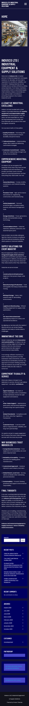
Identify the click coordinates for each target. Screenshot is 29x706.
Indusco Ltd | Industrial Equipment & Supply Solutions (10, 4)
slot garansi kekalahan (12, 668)
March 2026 (7, 617)
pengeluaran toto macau (13, 680)
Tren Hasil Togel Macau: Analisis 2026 (11, 559)
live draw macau (17, 666)
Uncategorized (8, 642)
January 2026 (8, 623)
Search (6, 537)
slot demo (8, 666)
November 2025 (9, 626)
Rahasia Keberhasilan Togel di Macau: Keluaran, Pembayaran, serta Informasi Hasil (14, 573)
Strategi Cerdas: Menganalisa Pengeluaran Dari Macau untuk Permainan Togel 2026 (13, 566)
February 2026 (8, 620)
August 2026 (7, 607)
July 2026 (7, 611)
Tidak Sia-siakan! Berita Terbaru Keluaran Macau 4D (12, 554)
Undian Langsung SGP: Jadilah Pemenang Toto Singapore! (11, 580)
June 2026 (7, 614)
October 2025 (8, 629)
